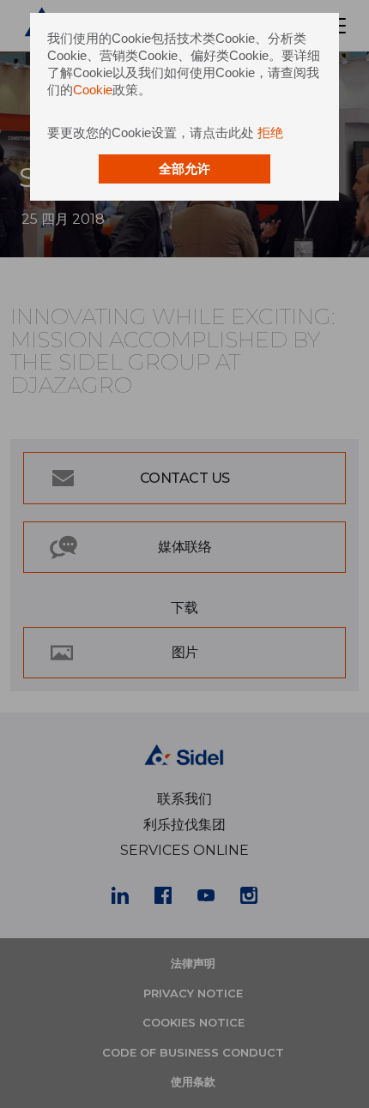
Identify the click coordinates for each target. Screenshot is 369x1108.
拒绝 (270, 132)
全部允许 (184, 168)
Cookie (92, 89)
